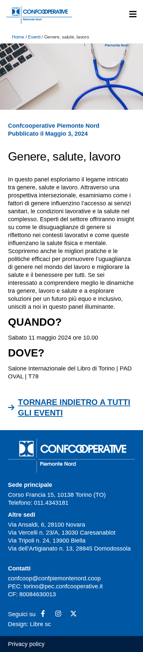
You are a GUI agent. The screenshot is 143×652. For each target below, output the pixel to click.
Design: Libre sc (29, 624)
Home (18, 36)
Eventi (34, 36)
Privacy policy (26, 644)
